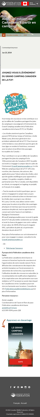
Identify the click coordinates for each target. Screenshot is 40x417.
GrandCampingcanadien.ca (22, 166)
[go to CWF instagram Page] (26, 387)
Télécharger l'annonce (14, 248)
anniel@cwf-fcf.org (9, 308)
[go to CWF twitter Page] (14, 387)
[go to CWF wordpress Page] (18, 387)
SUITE (20, 362)
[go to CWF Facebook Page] (11, 387)
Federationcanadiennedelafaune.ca (18, 289)
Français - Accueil (20, 403)
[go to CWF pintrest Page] (29, 387)
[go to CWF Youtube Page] (22, 387)
